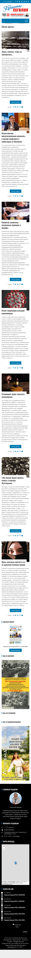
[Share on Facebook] (13, 107)
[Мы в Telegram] (24, 1)
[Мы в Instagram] (20, 1)
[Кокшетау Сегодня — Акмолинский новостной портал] (15, 8)
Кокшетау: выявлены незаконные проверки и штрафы (11, 225)
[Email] (22, 107)
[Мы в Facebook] (15, 1)
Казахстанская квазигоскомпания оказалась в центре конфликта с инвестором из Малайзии (13, 137)
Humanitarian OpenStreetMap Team (10, 883)
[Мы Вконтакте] (22, 1)
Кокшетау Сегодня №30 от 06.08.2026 (14, 907)
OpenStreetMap (11, 881)
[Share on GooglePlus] (17, 107)
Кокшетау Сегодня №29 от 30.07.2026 (14, 914)
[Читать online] (16, 634)
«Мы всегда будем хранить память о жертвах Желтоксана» (13, 480)
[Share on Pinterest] (20, 107)
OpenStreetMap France (7, 884)
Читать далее (15, 102)
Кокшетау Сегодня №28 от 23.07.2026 (14, 920)
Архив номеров (15, 650)
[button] (15, 863)
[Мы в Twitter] (17, 1)
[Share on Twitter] (15, 107)
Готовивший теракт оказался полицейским (13, 395)
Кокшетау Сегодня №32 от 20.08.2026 (14, 895)
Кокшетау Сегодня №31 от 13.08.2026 (14, 901)
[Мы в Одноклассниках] (26, 1)
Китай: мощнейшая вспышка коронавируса (13, 312)
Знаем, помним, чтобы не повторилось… (12, 53)
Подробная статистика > (25, 932)
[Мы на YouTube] (28, 1)
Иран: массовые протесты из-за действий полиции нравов (14, 563)
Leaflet (4, 881)
